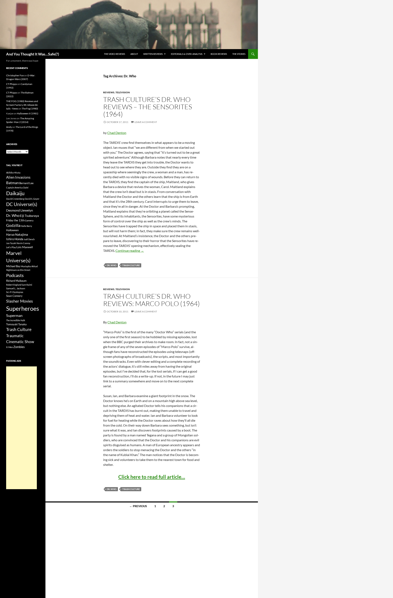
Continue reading (129, 250)
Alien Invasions (18, 177)
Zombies (19, 347)
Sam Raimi (27, 284)
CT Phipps (11, 84)
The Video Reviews (114, 54)
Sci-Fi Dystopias (14, 292)
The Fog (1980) (30, 108)
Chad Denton (116, 133)
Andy (9, 126)
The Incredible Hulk (15, 320)
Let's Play (11, 247)
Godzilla (13, 225)
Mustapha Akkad (29, 266)
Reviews (108, 92)
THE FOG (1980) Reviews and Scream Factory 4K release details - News (22, 105)
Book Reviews (219, 54)
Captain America (14, 187)
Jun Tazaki (11, 243)
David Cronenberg (15, 198)
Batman (12, 182)
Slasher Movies (19, 300)
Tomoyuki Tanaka (16, 324)
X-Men (9, 347)
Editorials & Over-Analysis (186, 54)
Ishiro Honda (14, 239)
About (134, 54)
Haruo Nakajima (17, 234)
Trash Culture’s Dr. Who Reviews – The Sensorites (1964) (147, 106)
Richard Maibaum (16, 280)
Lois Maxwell (24, 247)
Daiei (25, 187)
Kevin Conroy (23, 243)
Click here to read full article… (151, 477)
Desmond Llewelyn (19, 210)
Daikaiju (15, 193)
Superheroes (22, 308)
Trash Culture (131, 265)
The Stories (238, 54)
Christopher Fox (15, 75)
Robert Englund (13, 284)
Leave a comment (145, 122)
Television (122, 92)
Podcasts (15, 275)
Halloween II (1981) (27, 113)
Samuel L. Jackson (15, 288)
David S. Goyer (32, 198)
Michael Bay (13, 266)
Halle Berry (26, 226)
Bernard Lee (26, 183)
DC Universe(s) (21, 204)
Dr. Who (111, 265)
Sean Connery (14, 295)
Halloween (12, 230)
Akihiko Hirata (13, 172)
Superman (14, 315)
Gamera (29, 220)
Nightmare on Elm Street (18, 270)
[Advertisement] (21, 427)
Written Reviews (153, 54)
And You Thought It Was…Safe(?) (32, 54)
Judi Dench (29, 239)
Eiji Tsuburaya (29, 215)
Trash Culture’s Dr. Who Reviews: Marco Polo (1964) (151, 300)
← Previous (138, 506)
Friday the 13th (15, 220)
